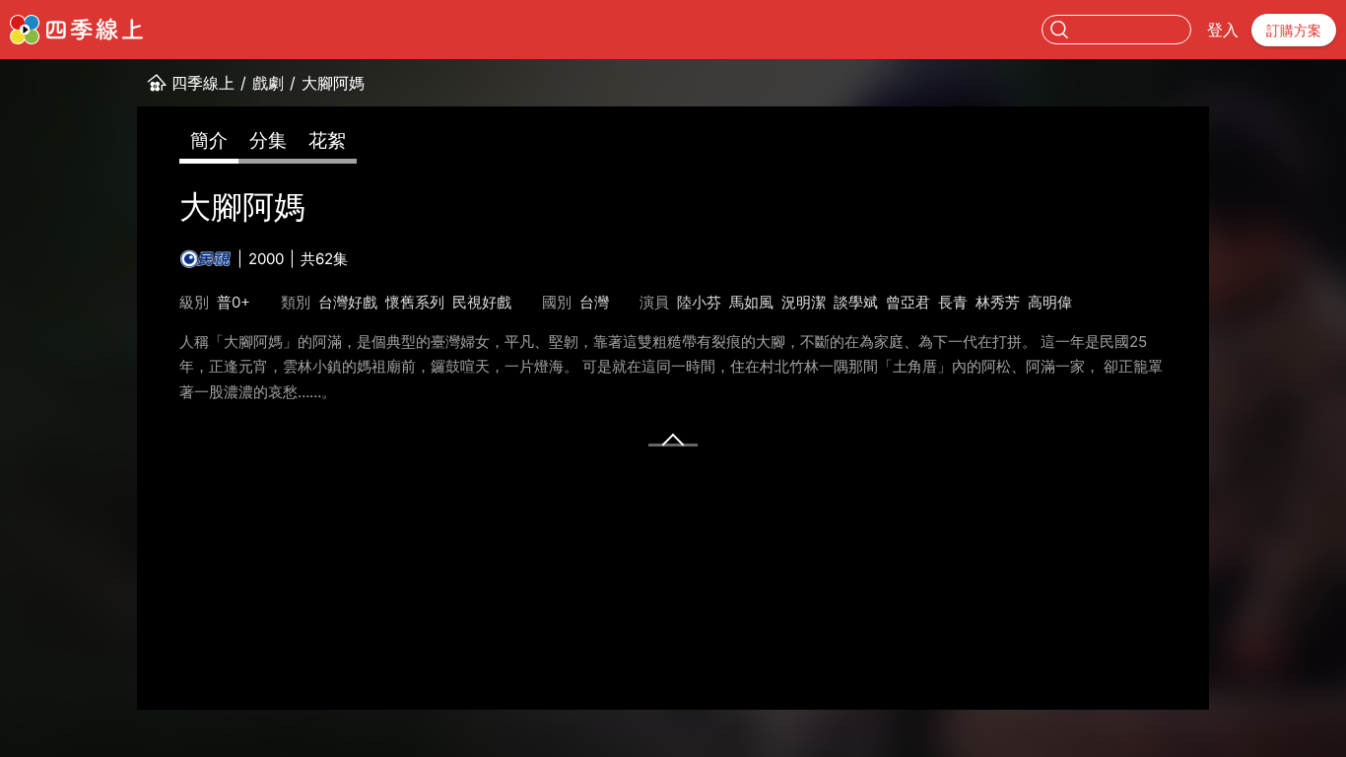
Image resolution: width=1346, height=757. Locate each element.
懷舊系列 (414, 302)
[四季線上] (76, 29)
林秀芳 (998, 302)
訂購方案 (1293, 30)
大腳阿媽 (333, 83)
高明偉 (1050, 302)
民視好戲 (481, 302)
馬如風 (751, 302)
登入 (1223, 29)
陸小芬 (699, 302)
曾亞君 (908, 302)
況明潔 (803, 302)
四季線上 (203, 83)
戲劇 (268, 83)
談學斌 (856, 302)
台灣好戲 (347, 302)
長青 (953, 302)
